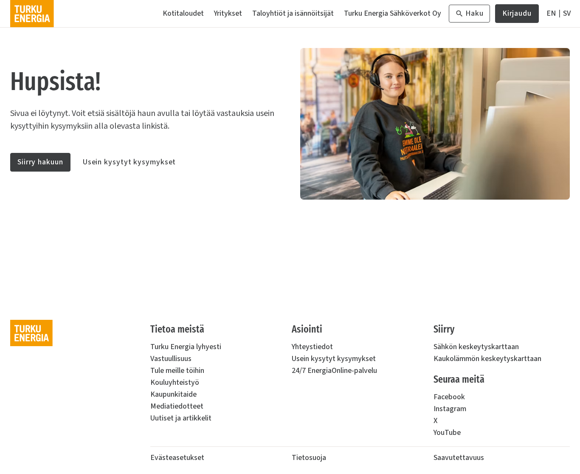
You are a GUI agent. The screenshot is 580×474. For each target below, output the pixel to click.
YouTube (447, 432)
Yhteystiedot (312, 346)
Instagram (450, 408)
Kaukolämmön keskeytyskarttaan (487, 358)
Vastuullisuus (170, 358)
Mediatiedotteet (176, 406)
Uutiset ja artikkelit (180, 418)
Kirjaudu (517, 15)
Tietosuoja (309, 457)
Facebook (449, 397)
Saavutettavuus (459, 457)
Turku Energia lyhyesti (185, 346)
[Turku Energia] (32, 13)
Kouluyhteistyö (174, 382)
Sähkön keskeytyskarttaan (476, 346)
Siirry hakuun (40, 162)
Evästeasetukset (177, 457)
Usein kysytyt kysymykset (129, 162)
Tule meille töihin (177, 370)
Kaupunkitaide (173, 394)
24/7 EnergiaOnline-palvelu (334, 370)
